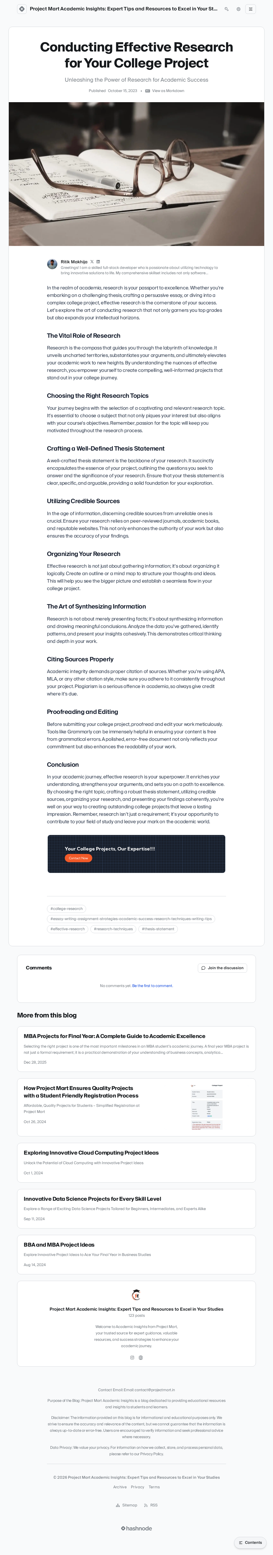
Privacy (137, 1487)
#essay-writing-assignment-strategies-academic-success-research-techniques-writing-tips (131, 919)
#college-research (66, 909)
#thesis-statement (158, 929)
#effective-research (67, 929)
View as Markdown (168, 91)
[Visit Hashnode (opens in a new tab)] (136, 1528)
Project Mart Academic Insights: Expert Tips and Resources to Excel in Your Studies (124, 9)
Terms (154, 1487)
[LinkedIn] (98, 262)
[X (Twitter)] (92, 262)
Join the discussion (226, 968)
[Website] (140, 1358)
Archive (120, 1487)
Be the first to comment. (152, 986)
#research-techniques (113, 929)
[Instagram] (132, 1358)
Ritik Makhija (74, 262)
